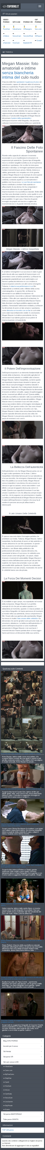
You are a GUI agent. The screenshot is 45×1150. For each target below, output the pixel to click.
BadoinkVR (27, 43)
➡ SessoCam (7, 1098)
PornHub (6, 29)
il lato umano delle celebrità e (27, 618)
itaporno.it (12, 6)
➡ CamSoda (7, 1094)
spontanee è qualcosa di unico (27, 82)
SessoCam (17, 36)
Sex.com (38, 29)
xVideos (6, 36)
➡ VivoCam (7, 1086)
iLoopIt (39, 40)
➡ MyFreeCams (8, 1074)
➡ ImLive (6, 1090)
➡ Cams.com (7, 1070)
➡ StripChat (7, 1078)
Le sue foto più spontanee (31, 182)
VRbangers (27, 29)
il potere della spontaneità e (21, 118)
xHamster (6, 43)
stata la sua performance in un (21, 286)
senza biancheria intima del (17, 75)
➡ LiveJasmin (8, 1102)
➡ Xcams (6, 1109)
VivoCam (16, 43)
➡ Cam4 (6, 1082)
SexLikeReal (28, 36)
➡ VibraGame (8, 1066)
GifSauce (38, 36)
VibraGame (17, 29)
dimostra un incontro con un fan (18, 310)
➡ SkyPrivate (7, 1105)
